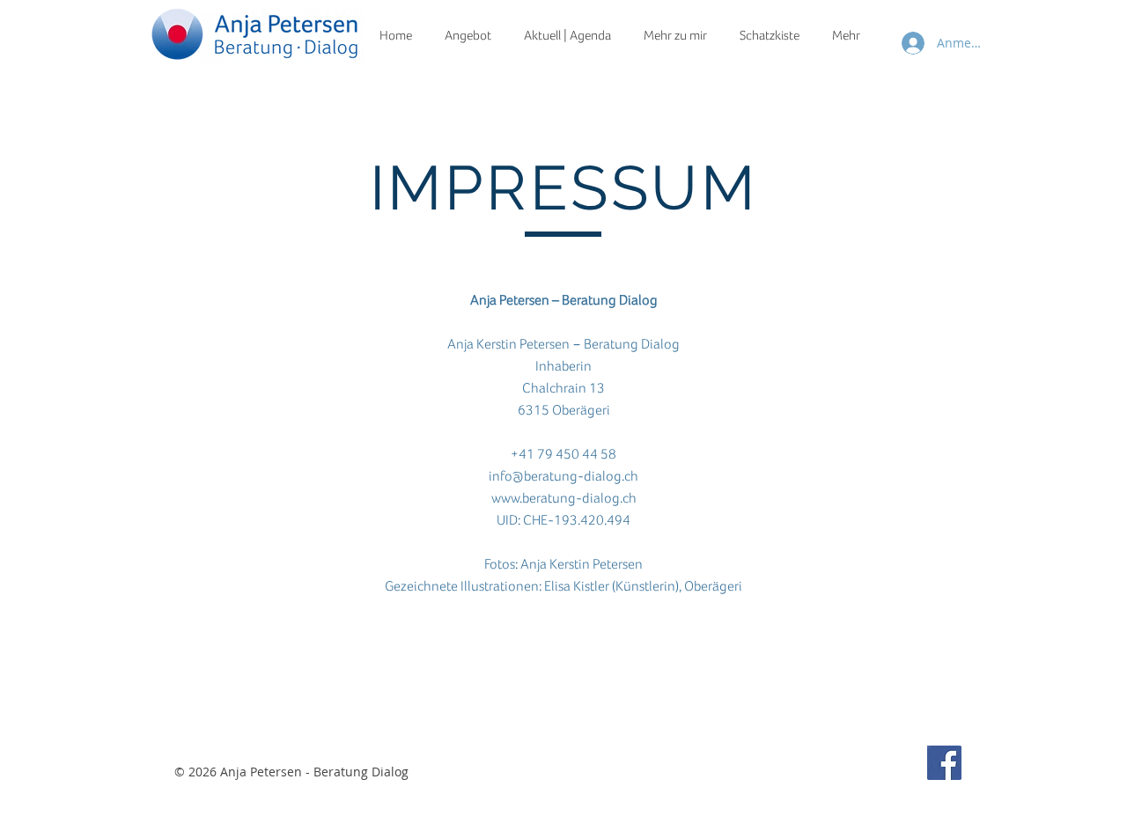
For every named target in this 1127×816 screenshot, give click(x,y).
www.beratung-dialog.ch (564, 498)
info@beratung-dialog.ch (563, 476)
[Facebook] (944, 763)
